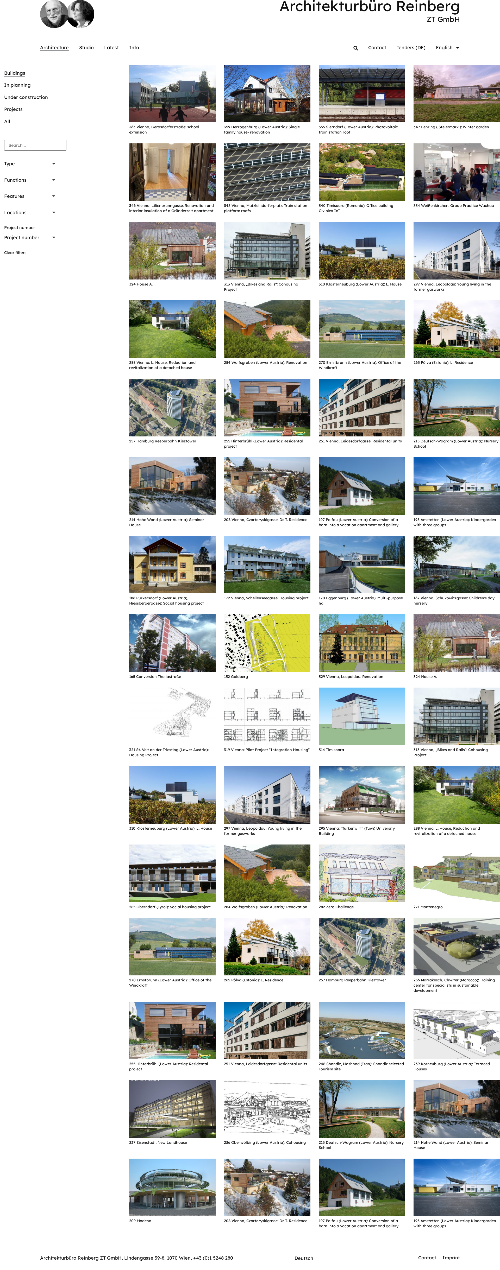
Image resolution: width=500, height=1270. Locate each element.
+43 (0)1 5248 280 (213, 1258)
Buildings (14, 73)
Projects (13, 109)
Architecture (54, 47)
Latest (111, 47)
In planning (17, 85)
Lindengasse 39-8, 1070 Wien (157, 1258)
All (7, 121)
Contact (377, 47)
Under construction (26, 97)
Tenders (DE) (411, 47)
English (444, 47)
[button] (356, 48)
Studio (86, 47)
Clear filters (15, 252)
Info (134, 47)
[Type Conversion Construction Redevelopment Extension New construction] (31, 164)
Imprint (451, 1258)
